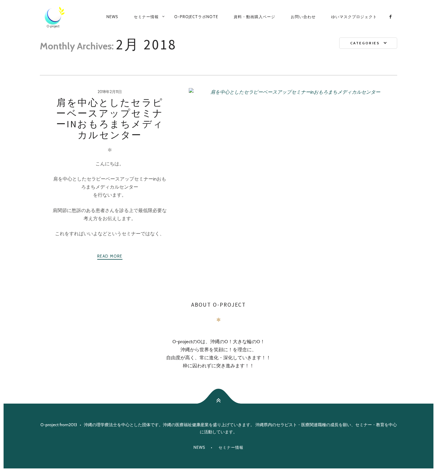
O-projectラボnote (196, 16)
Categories (365, 43)
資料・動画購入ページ (254, 16)
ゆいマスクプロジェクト (354, 16)
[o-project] (54, 17)
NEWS (112, 16)
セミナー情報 (146, 16)
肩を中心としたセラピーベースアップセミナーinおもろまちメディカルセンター (110, 119)
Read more (109, 256)
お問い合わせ (303, 16)
